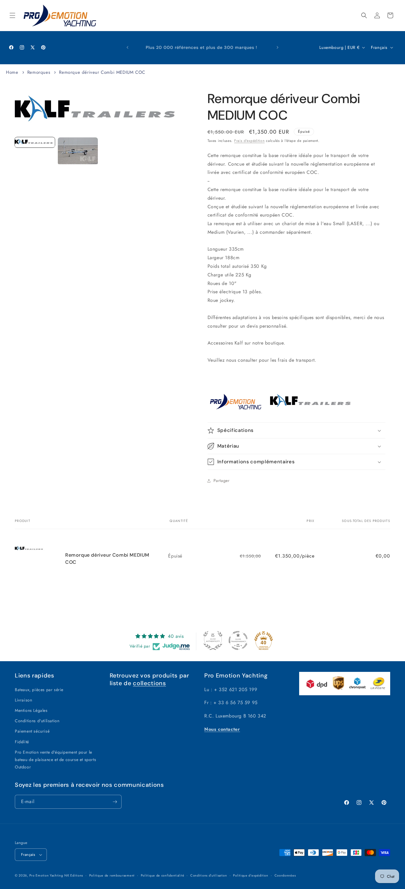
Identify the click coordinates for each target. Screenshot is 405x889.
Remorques (38, 72)
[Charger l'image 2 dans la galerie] (78, 151)
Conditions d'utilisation (37, 721)
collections (149, 683)
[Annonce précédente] (127, 47)
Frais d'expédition (249, 140)
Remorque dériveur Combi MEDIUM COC (102, 72)
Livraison (23, 700)
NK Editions (73, 875)
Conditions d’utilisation (208, 875)
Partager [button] (221, 480)
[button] (12, 15)
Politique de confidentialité (162, 875)
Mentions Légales (31, 710)
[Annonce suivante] (277, 47)
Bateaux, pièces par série (39, 690)
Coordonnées (285, 875)
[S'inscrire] (114, 802)
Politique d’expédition (250, 875)
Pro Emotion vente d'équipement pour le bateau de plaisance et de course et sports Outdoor (55, 759)
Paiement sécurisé (32, 731)
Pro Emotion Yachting (46, 875)
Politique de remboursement (112, 875)
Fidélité (22, 742)
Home (12, 72)
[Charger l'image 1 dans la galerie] (35, 142)
